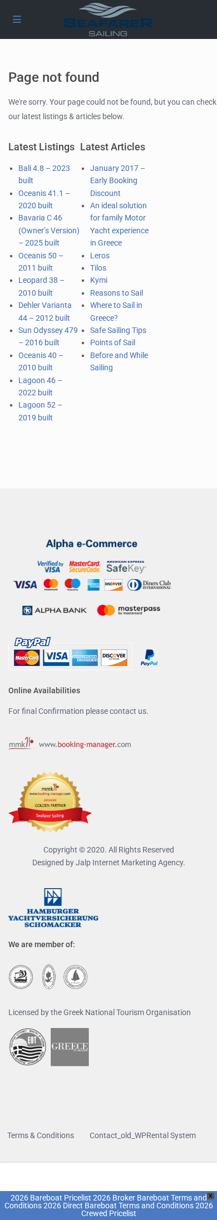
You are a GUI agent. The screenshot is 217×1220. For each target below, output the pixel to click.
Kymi (98, 280)
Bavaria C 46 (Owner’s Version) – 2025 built (49, 230)
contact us (128, 711)
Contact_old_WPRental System (143, 1135)
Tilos (98, 267)
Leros (100, 255)
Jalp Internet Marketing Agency (129, 862)
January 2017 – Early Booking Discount (117, 181)
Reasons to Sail (116, 292)
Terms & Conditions (40, 1135)
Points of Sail (112, 342)
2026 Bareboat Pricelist (51, 1197)
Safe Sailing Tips (118, 330)
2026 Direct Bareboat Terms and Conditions (118, 1205)
